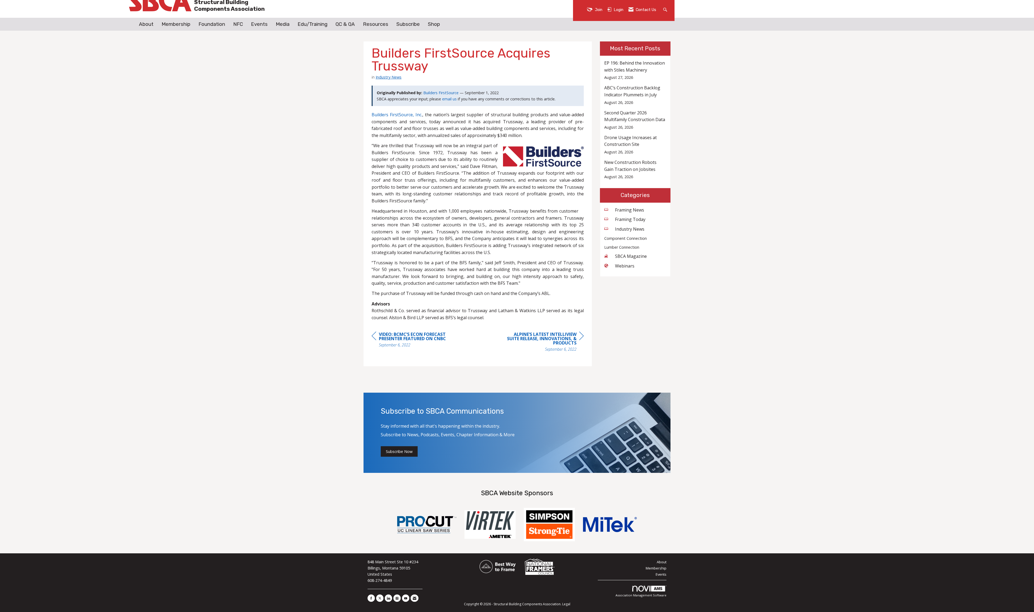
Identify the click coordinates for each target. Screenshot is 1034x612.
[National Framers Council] (539, 567)
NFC (238, 24)
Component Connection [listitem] (625, 238)
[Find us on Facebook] (371, 598)
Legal (566, 604)
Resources (375, 24)
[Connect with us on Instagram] (397, 598)
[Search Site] (665, 9)
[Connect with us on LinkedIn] (388, 598)
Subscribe (408, 24)
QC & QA (345, 24)
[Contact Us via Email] (414, 598)
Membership (176, 24)
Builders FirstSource (441, 92)
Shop (434, 24)
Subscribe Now (399, 451)
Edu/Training (312, 24)
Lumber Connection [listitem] (621, 247)
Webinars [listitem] (624, 266)
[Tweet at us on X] (379, 598)
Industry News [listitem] (629, 229)
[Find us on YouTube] (405, 598)
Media (282, 24)
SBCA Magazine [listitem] (631, 256)
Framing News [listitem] (629, 210)
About (146, 24)
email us (449, 98)
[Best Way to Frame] (498, 567)
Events (259, 24)
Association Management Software (641, 595)
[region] (543, 342)
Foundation (211, 24)
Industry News (388, 77)
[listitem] (635, 70)
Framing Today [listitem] (630, 219)
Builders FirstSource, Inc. (397, 115)
